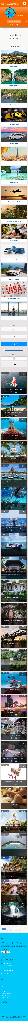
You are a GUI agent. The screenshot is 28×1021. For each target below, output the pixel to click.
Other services (14, 240)
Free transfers (14, 143)
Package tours (14, 182)
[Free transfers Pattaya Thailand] (14, 134)
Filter (14, 364)
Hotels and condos (6, 995)
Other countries (14, 163)
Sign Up (4, 1007)
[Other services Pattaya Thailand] (14, 231)
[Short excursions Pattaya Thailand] (14, 57)
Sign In (3, 1004)
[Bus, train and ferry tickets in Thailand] (14, 250)
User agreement (5, 986)
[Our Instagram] (10, 973)
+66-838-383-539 (8, 965)
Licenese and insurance (7, 984)
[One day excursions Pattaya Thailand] (14, 76)
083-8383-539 (7, 963)
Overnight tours (14, 105)
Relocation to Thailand (14, 318)
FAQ (3, 982)
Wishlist (3, 1009)
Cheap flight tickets (6, 991)
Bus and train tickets (14, 260)
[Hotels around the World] (14, 212)
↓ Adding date (14, 344)
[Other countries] (14, 153)
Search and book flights (14, 201)
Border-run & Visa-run (14, 298)
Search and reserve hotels (14, 221)
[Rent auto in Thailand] (14, 270)
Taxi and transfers (14, 124)
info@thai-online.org (8, 970)
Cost (14, 336)
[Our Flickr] (13, 973)
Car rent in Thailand (14, 279)
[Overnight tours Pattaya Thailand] (14, 95)
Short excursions (14, 66)
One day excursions (14, 85)
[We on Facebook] (1, 973)
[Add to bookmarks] (16, 392)
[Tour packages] (14, 173)
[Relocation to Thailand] (14, 308)
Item (14, 329)
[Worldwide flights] (14, 192)
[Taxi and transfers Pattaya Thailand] (14, 115)
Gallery (3, 988)
